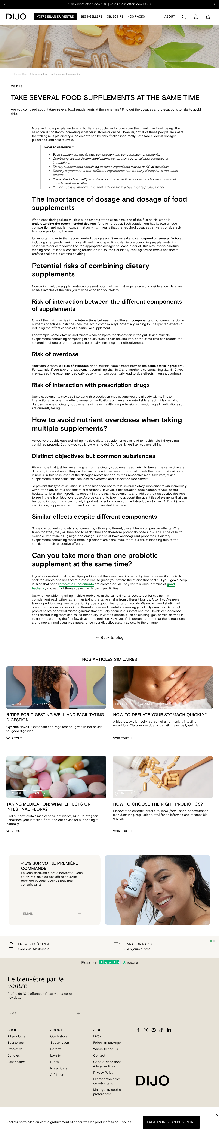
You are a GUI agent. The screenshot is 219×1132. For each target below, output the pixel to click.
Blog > (25, 74)
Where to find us (105, 1049)
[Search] (183, 16)
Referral (56, 1049)
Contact (99, 1056)
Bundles (13, 1056)
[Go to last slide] (4, 4)
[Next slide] (214, 4)
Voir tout (14, 738)
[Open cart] (208, 16)
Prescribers (58, 1068)
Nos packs (136, 17)
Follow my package (107, 1043)
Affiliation (57, 1075)
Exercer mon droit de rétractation (106, 1081)
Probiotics (14, 1049)
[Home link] (16, 16)
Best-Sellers (91, 17)
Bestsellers (15, 1043)
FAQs (97, 1036)
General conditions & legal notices (107, 1064)
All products (16, 1036)
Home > (17, 74)
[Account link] (196, 16)
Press (54, 1062)
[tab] (211, 941)
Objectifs (115, 17)
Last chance (16, 1062)
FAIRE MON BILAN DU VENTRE (171, 1122)
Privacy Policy (103, 1073)
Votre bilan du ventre (55, 17)
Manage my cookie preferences (107, 1092)
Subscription (59, 1043)
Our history (58, 1036)
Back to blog (112, 637)
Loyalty (55, 1056)
